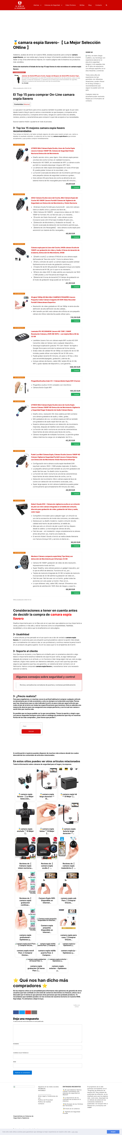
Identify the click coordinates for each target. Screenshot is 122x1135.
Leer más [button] (75, 1132)
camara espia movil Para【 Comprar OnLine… (25, 953)
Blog (89, 5)
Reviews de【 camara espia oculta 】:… (47, 866)
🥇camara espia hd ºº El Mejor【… (68, 795)
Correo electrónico (20, 1053)
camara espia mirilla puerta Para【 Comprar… (47, 953)
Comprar (76, 187)
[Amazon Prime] (77, 184)
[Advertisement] (61, 23)
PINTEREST (42, 1090)
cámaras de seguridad (42, 764)
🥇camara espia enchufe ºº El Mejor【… (25, 831)
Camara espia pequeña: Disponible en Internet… (47, 928)
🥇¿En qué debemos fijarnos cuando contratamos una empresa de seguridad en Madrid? (72, 1092)
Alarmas (36, 5)
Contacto (98, 5)
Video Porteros (70, 5)
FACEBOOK (41, 1088)
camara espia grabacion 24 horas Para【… (36, 968)
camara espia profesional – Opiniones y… (25, 937)
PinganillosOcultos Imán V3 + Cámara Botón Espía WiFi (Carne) (55, 381)
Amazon (68, 993)
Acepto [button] (113, 1131)
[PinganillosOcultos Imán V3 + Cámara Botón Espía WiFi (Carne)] (22, 386)
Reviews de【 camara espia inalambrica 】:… (68, 866)
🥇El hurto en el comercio (71, 1108)
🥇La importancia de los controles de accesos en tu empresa (72, 1099)
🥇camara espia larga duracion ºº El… (47, 796)
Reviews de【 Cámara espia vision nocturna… (25, 866)
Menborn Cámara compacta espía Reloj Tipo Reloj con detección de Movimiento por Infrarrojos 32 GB (52, 557)
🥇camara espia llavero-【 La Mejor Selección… (25, 796)
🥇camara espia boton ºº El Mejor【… (47, 831)
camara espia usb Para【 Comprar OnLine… (68, 900)
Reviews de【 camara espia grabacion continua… (25, 901)
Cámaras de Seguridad (52, 5)
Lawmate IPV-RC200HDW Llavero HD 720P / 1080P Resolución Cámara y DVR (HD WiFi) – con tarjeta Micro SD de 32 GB (55, 334)
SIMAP (89, 1107)
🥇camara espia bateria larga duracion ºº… (69, 831)
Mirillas (82, 5)
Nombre (16, 1043)
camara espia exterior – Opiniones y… (57, 968)
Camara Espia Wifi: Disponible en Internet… (47, 900)
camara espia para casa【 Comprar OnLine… (68, 937)
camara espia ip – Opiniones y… (68, 952)
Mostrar (26, 104)
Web (14, 1061)
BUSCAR (31, 731)
